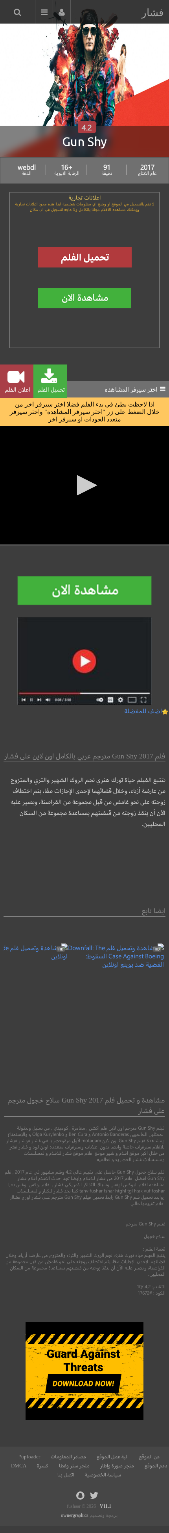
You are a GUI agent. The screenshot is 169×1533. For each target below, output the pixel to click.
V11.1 (105, 1506)
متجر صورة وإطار (117, 1466)
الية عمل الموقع (113, 1457)
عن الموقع (149, 1457)
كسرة (42, 1466)
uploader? (29, 1457)
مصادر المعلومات (68, 1457)
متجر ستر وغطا (74, 1466)
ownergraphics (74, 1515)
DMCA (18, 1466)
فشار (152, 12)
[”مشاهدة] (116, 964)
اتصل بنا (65, 1475)
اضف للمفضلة (143, 711)
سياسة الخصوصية (103, 1475)
